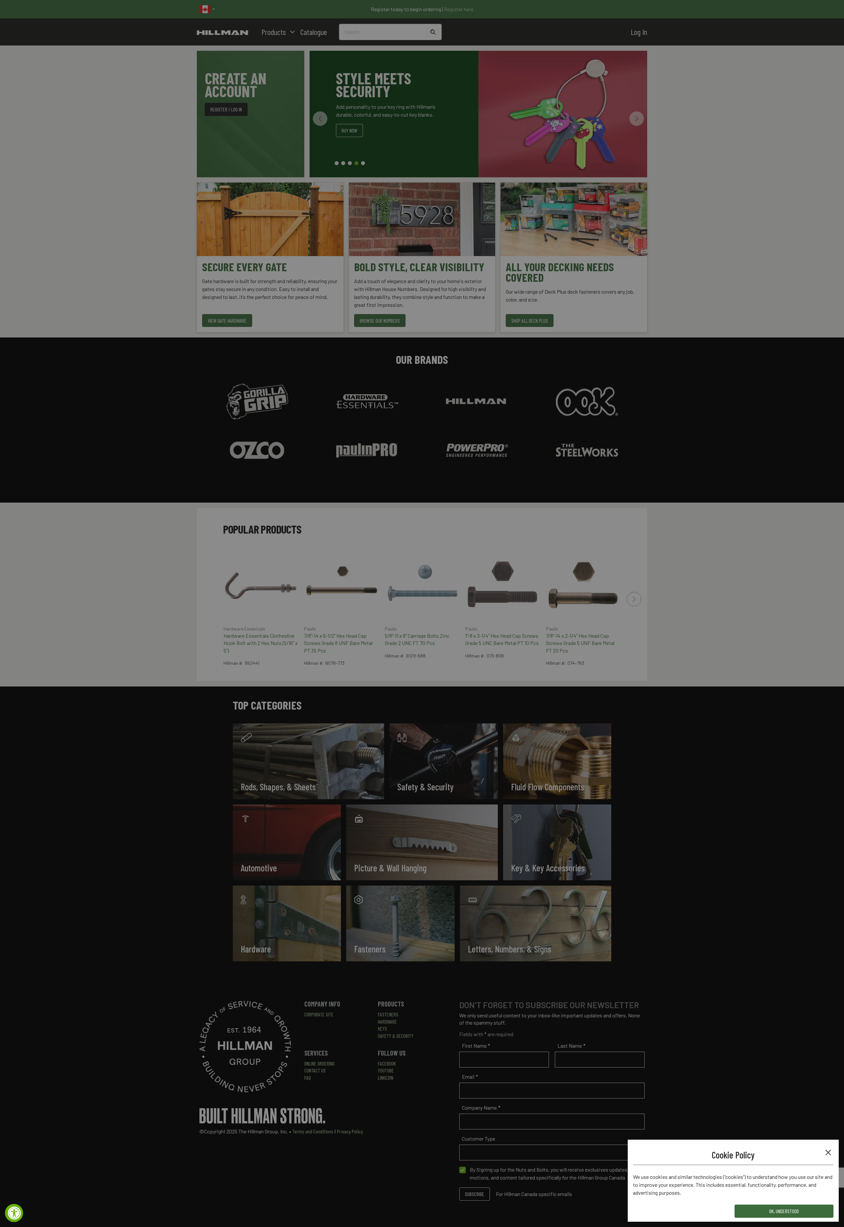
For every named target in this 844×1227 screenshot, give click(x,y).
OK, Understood (784, 1211)
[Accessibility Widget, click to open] (14, 1213)
